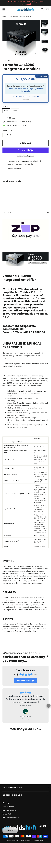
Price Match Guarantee (10, 817)
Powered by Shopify (38, 840)
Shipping (6, 213)
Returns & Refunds (9, 810)
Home (4, 16)
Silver (15, 110)
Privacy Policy (7, 814)
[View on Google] (25, 711)
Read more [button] (25, 705)
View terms (25, 99)
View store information (14, 168)
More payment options (25, 156)
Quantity (7, 131)
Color (5, 107)
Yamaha (6, 61)
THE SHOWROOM (12, 788)
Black (6, 110)
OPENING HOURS (12, 795)
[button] (2, 706)
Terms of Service (8, 806)
